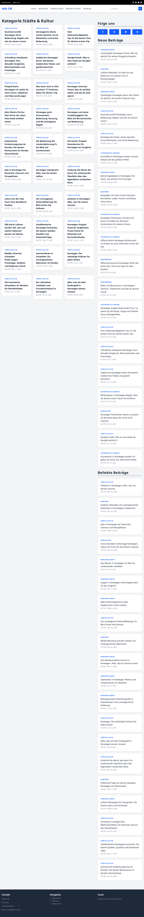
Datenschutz (57, 904)
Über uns (16, 2)
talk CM (7, 8)
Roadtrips (87, 8)
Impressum (6, 2)
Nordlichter (43, 8)
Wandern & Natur (73, 8)
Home (33, 8)
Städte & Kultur (57, 8)
